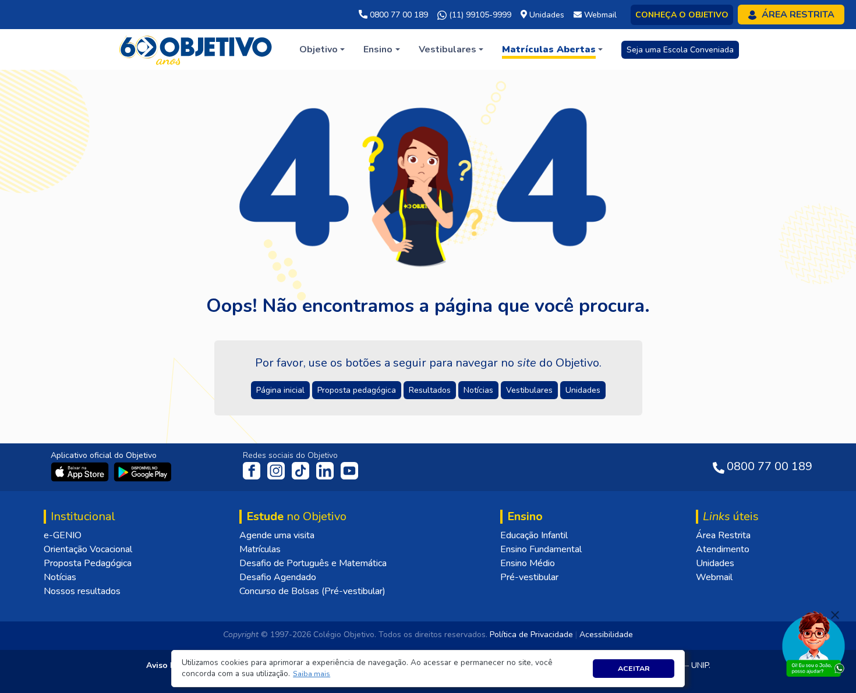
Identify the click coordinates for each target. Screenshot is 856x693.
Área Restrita (723, 535)
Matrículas (260, 549)
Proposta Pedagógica (88, 563)
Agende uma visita (276, 535)
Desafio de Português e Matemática (313, 563)
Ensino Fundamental (541, 549)
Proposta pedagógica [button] (356, 390)
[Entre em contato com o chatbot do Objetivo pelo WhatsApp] (813, 643)
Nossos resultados (82, 591)
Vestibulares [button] (529, 390)
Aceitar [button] (634, 668)
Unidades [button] (582, 390)
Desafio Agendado (277, 577)
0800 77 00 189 (397, 14)
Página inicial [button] (280, 390)
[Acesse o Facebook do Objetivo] (254, 470)
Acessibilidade (606, 634)
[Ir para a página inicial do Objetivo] (196, 48)
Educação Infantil (534, 535)
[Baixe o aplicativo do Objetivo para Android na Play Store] (143, 471)
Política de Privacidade (531, 634)
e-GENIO (63, 535)
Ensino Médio (527, 563)
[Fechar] (835, 615)
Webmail (714, 577)
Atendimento (722, 549)
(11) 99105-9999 (479, 14)
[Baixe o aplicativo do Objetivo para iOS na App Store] (81, 471)
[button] (311, 674)
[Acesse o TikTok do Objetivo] (301, 470)
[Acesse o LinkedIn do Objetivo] (326, 470)
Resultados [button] (430, 390)
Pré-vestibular (529, 577)
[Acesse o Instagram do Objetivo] (277, 470)
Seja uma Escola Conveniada (680, 49)
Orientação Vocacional (88, 549)
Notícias (60, 577)
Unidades (715, 563)
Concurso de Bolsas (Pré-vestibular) (312, 591)
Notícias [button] (478, 390)
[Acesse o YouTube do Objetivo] (349, 470)
